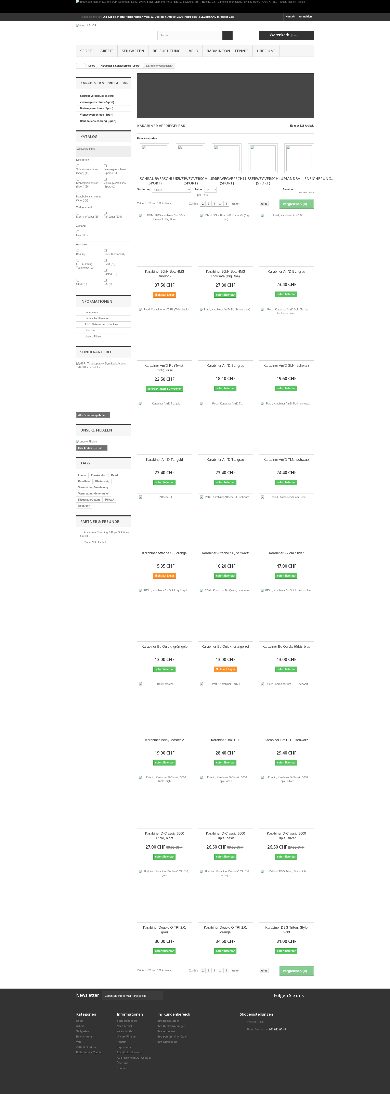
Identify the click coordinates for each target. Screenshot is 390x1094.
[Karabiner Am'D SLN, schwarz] (286, 333)
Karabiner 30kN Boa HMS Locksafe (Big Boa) (225, 274)
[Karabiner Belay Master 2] (164, 707)
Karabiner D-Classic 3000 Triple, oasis (225, 836)
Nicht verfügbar (87, 216)
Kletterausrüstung (89, 499)
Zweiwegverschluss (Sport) (97, 102)
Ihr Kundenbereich (173, 1014)
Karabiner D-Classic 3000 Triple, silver (286, 836)
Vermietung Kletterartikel (93, 493)
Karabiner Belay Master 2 (164, 740)
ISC (108, 283)
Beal (80, 254)
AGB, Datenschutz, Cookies (101, 324)
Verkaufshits (124, 1031)
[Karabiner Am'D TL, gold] (164, 427)
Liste (311, 192)
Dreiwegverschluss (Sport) (96, 108)
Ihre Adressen (166, 1031)
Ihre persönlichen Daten (172, 1036)
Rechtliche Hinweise (96, 318)
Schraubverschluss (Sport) (97, 95)
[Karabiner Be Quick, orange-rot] (225, 614)
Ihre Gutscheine (167, 1041)
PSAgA (109, 499)
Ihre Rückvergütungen (171, 1026)
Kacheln (303, 192)
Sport (86, 50)
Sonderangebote (98, 351)
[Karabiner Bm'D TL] (225, 707)
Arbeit (106, 50)
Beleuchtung (167, 50)
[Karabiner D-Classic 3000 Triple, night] (164, 801)
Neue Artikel (124, 1026)
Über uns (266, 50)
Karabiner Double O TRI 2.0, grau (164, 930)
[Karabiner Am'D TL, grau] (225, 427)
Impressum (91, 312)
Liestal (82, 475)
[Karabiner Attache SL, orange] (164, 520)
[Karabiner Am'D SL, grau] (225, 333)
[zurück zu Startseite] (80, 65)
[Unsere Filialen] (103, 441)
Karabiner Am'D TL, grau (225, 460)
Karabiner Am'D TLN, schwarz (286, 460)
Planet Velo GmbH (95, 542)
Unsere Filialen (93, 336)
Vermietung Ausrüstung (93, 487)
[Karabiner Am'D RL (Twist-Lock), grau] (164, 333)
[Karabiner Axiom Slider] (286, 520)
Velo (193, 50)
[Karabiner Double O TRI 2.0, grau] (164, 895)
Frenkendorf (98, 475)
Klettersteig (102, 481)
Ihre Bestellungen (168, 1020)
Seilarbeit (84, 505)
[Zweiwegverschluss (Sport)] (190, 158)
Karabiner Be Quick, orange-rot (225, 646)
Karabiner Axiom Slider (286, 553)
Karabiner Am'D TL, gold (164, 460)
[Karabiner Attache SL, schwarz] (225, 520)
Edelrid (110, 273)
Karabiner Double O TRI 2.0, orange (225, 930)
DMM (109, 264)
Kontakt (290, 16)
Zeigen (199, 189)
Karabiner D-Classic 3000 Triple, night (164, 836)
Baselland (84, 481)
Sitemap (122, 1068)
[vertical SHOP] (113, 31)
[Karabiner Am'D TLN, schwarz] (286, 427)
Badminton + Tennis (227, 50)
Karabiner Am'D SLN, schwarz (286, 366)
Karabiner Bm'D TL (225, 740)
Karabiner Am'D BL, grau (286, 271)
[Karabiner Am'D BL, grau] (286, 239)
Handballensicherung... (309, 178)
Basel (114, 475)
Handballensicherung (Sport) (98, 121)
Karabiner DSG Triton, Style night (286, 930)
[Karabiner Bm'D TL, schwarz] (286, 707)
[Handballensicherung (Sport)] (299, 158)
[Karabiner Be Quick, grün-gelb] (164, 614)
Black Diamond (114, 254)
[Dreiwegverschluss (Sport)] (227, 158)
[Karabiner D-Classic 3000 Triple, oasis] (225, 801)
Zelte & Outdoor (86, 1047)
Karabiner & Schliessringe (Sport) (120, 65)
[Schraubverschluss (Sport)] (154, 158)
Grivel (81, 283)
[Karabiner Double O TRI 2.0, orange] (225, 895)
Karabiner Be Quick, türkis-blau (286, 646)
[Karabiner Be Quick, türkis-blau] (286, 614)
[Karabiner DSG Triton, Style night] (286, 895)
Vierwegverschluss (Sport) (96, 114)
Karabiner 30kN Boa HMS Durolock (164, 274)
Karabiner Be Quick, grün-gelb (164, 646)
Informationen (96, 301)
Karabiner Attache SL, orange (164, 553)
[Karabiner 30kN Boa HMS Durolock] (164, 239)
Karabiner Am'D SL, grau (225, 366)
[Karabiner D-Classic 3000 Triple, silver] (286, 801)
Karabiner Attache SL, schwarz (225, 553)
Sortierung (144, 189)
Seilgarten (133, 50)
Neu (82, 235)
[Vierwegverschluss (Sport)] (263, 158)
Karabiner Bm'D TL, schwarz (286, 740)
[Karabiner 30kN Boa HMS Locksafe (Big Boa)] (225, 239)
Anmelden (305, 16)
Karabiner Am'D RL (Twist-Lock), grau (164, 368)
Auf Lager (113, 216)
